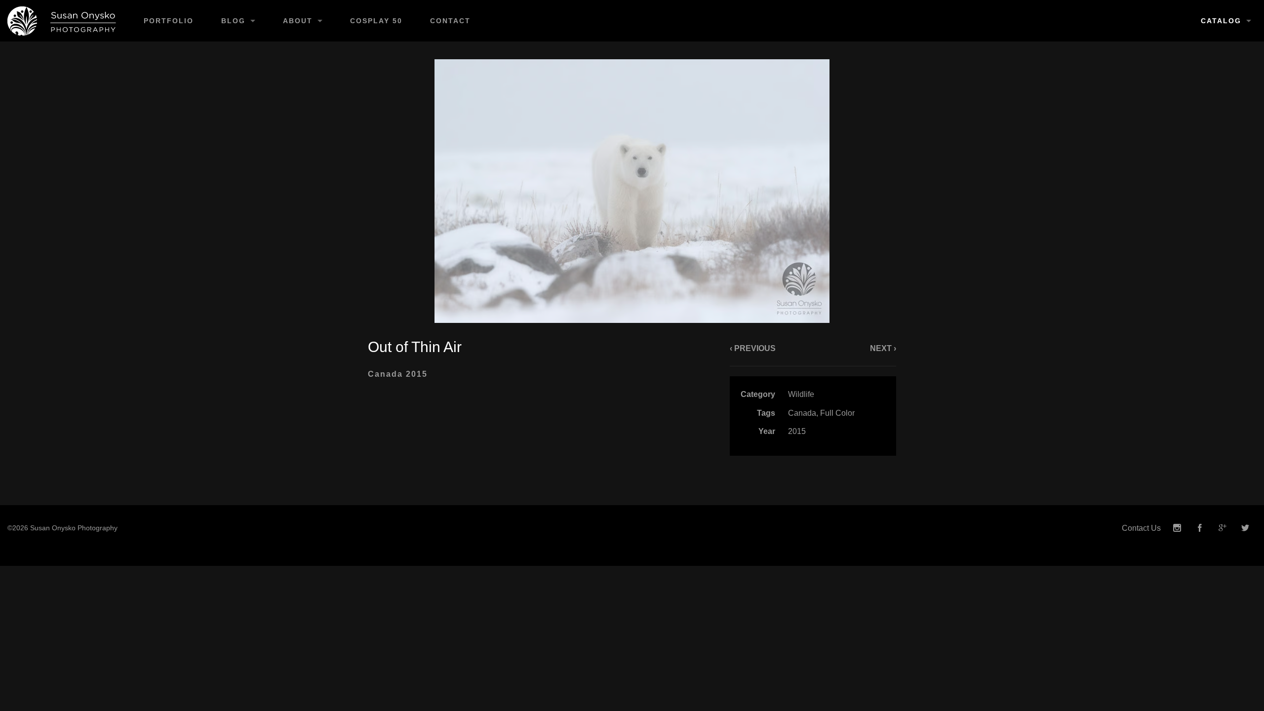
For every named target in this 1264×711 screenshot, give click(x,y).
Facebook (1199, 528)
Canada (802, 413)
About (298, 21)
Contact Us (1141, 528)
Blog (233, 21)
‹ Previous (753, 348)
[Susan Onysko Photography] (65, 20)
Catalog (1221, 21)
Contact (450, 21)
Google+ (1222, 528)
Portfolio (169, 21)
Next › (883, 348)
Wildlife (801, 394)
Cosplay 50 (376, 21)
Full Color (837, 413)
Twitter (1245, 528)
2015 (797, 431)
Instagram (1177, 528)
